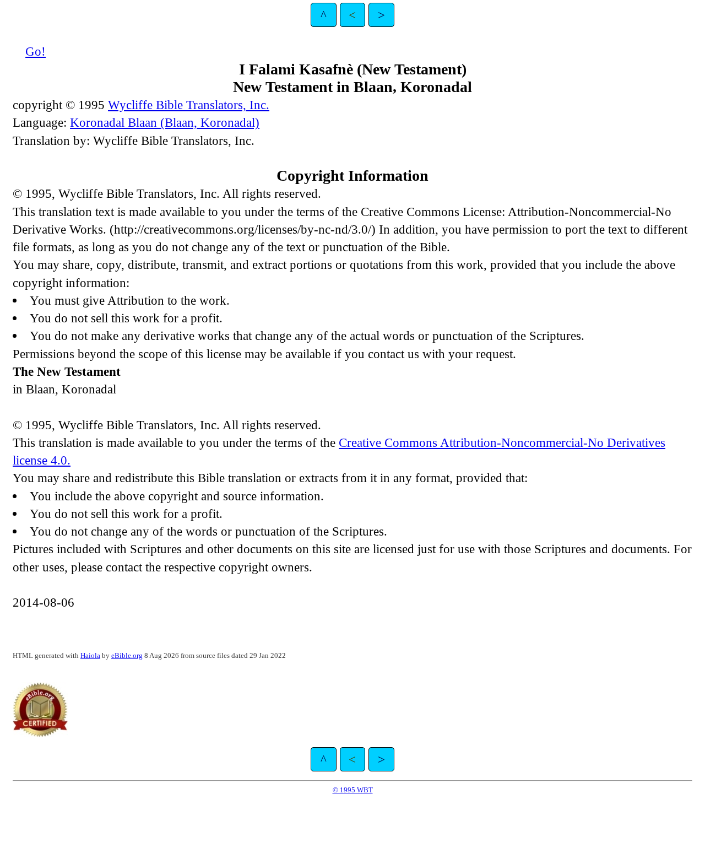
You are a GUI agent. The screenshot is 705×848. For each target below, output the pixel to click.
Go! (35, 51)
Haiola (90, 655)
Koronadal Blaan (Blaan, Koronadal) (164, 122)
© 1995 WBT (353, 790)
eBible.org (127, 655)
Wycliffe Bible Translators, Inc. (188, 105)
